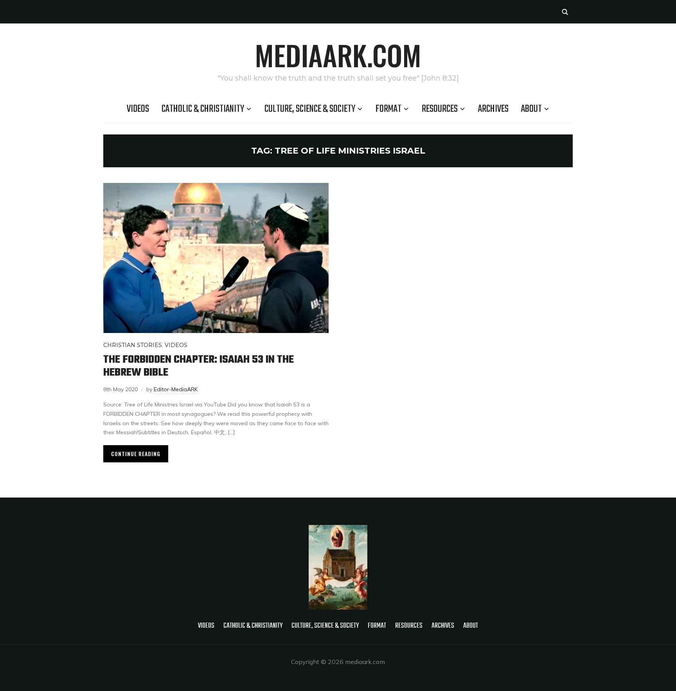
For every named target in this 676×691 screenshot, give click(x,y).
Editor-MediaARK (176, 389)
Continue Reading (135, 453)
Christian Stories (132, 345)
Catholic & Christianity (203, 109)
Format (388, 109)
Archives (493, 109)
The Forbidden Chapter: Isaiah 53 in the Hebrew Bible (198, 366)
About (531, 109)
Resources (440, 109)
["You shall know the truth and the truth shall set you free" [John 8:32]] (338, 530)
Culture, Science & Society (309, 109)
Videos (138, 109)
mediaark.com (338, 54)
